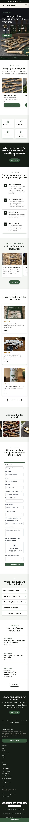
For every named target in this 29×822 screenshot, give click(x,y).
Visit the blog (14, 684)
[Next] (27, 429)
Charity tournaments (7, 776)
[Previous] (2, 429)
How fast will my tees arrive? (11, 596)
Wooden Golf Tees (10, 95)
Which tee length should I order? (12, 602)
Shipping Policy (5, 817)
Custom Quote (5, 753)
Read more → (8, 645)
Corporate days (5, 773)
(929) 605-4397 (18, 1)
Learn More (12, 105)
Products (4, 750)
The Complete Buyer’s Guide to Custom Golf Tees (14, 641)
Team (3, 757)
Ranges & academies (7, 778)
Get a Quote (7, 35)
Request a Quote (14, 740)
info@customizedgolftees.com (9, 794)
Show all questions (14, 613)
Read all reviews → (14, 400)
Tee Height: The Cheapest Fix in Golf (13, 656)
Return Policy (12, 817)
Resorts (3, 780)
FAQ (3, 760)
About (3, 755)
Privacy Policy (19, 817)
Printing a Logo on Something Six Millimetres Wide (10, 672)
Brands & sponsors (6, 783)
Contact (4, 764)
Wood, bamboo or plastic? (11, 607)
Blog (3, 762)
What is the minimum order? (11, 590)
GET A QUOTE (14, 820)
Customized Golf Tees (9, 5)
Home (3, 748)
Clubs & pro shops (6, 771)
